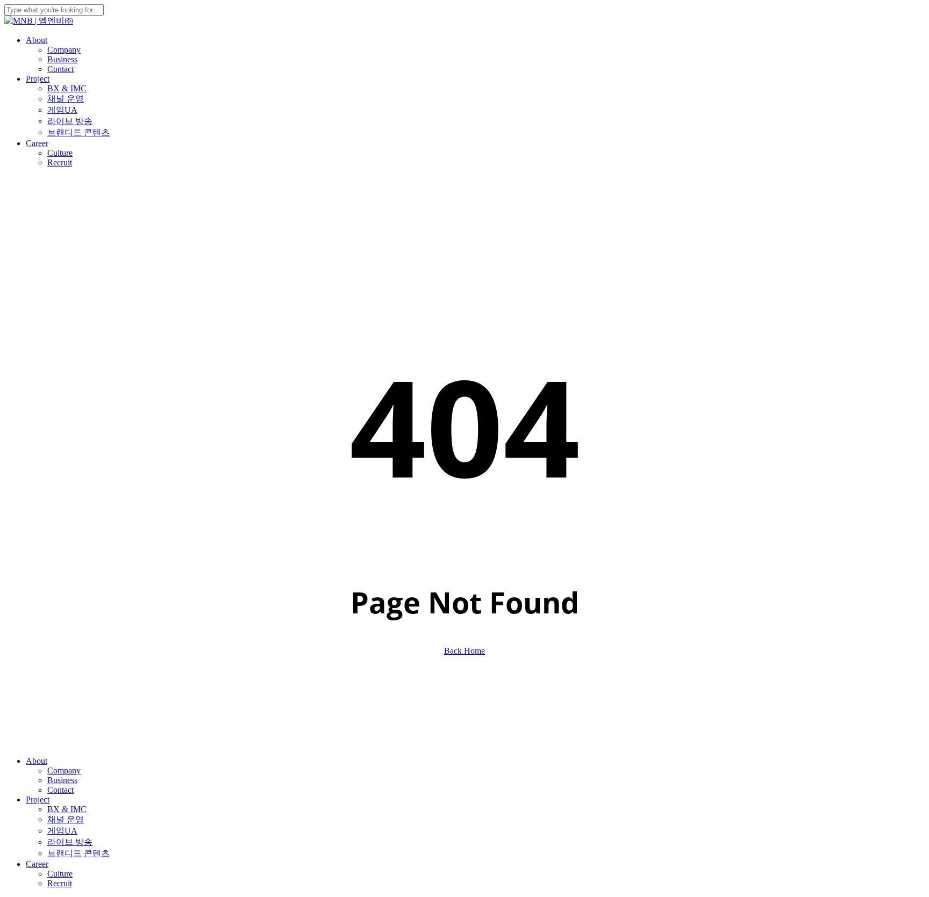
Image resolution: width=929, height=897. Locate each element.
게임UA (62, 830)
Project (37, 799)
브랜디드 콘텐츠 (78, 853)
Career (37, 864)
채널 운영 (65, 819)
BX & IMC (67, 809)
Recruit (59, 883)
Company (64, 770)
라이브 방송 (69, 842)
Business (62, 780)
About (36, 760)
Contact (60, 789)
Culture (60, 873)
